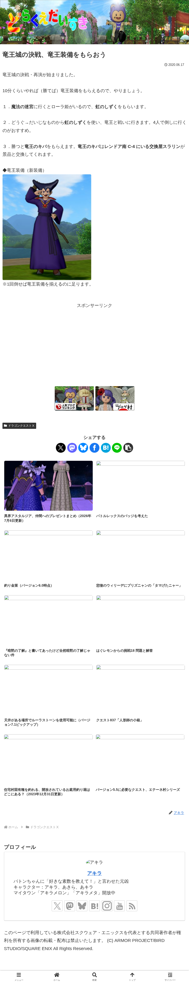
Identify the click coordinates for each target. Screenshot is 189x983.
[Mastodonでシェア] (72, 448)
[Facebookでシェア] (94, 448)
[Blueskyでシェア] (83, 448)
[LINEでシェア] (117, 448)
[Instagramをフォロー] (107, 905)
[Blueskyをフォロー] (82, 905)
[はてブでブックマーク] (106, 448)
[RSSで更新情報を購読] (131, 905)
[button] (128, 448)
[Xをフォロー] (57, 905)
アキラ (94, 873)
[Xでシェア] (61, 448)
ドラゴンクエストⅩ (21, 425)
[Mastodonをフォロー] (69, 905)
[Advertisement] (94, 343)
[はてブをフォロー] (94, 905)
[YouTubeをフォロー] (119, 905)
